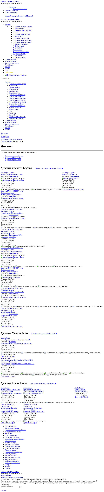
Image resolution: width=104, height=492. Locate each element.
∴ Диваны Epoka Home (21, 38)
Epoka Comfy (13, 109)
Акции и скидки (10, 443)
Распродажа (9, 72)
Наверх (3, 490)
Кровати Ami (13, 89)
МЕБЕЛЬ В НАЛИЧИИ (17, 117)
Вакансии (8, 433)
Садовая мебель (14, 93)
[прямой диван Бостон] (70, 178)
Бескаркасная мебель (16, 118)
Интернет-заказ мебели (13, 432)
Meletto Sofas (15, 339)
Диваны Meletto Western (17, 95)
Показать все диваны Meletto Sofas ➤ (44, 333)
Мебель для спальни (12, 461)
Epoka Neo (12, 115)
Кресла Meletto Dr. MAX (17, 102)
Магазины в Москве (20, 9)
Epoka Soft (12, 113)
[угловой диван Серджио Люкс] (12, 257)
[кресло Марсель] (81, 391)
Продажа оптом (10, 450)
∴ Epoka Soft (17, 48)
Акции (7, 68)
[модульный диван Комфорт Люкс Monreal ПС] (17, 364)
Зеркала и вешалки (15, 107)
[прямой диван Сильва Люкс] (11, 393)
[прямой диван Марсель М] (33, 393)
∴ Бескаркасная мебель (21, 52)
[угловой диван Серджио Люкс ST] (13, 297)
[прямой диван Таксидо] (9, 412)
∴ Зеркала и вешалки (20, 44)
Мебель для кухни (11, 459)
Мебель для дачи (10, 454)
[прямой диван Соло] (8, 237)
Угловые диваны (10, 61)
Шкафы (7, 465)
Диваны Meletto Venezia (17, 100)
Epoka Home (10, 389)
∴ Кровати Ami (18, 28)
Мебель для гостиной (12, 463)
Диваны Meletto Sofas (16, 96)
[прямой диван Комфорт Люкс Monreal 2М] (16, 343)
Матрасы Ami (13, 91)
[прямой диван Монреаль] (10, 277)
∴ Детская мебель (19, 54)
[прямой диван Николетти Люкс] (12, 180)
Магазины (12, 7)
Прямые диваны (10, 59)
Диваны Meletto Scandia (17, 106)
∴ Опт (15, 32)
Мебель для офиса (11, 455)
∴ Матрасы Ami (18, 36)
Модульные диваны (12, 63)
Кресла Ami (13, 85)
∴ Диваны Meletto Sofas (21, 34)
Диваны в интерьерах (12, 446)
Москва (3, 2)
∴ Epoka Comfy (18, 46)
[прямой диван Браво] (9, 316)
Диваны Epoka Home (16, 104)
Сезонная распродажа (12, 448)
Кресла (7, 67)
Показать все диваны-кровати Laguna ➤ (49, 168)
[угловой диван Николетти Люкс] (13, 218)
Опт (6, 70)
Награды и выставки (12, 437)
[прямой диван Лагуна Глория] (12, 198)
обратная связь (6, 475)
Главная (3, 141)
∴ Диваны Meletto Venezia (22, 42)
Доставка (4, 135)
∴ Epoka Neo (17, 50)
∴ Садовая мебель (19, 57)
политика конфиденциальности (12, 477)
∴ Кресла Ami (18, 56)
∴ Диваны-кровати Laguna (22, 26)
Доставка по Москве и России (15, 430)
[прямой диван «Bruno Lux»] (33, 412)
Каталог (7, 25)
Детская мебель (14, 87)
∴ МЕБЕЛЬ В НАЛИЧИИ (22, 30)
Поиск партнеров (11, 12)
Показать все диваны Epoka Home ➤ (43, 383)
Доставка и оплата (11, 11)
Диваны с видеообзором (13, 452)
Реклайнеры (9, 65)
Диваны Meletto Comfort (17, 98)
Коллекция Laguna (12, 173)
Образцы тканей (10, 441)
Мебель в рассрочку (12, 444)
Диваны (9, 141)
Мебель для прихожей (12, 457)
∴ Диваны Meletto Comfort (22, 40)
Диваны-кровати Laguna (17, 84)
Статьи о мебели (10, 426)
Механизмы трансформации (14, 439)
